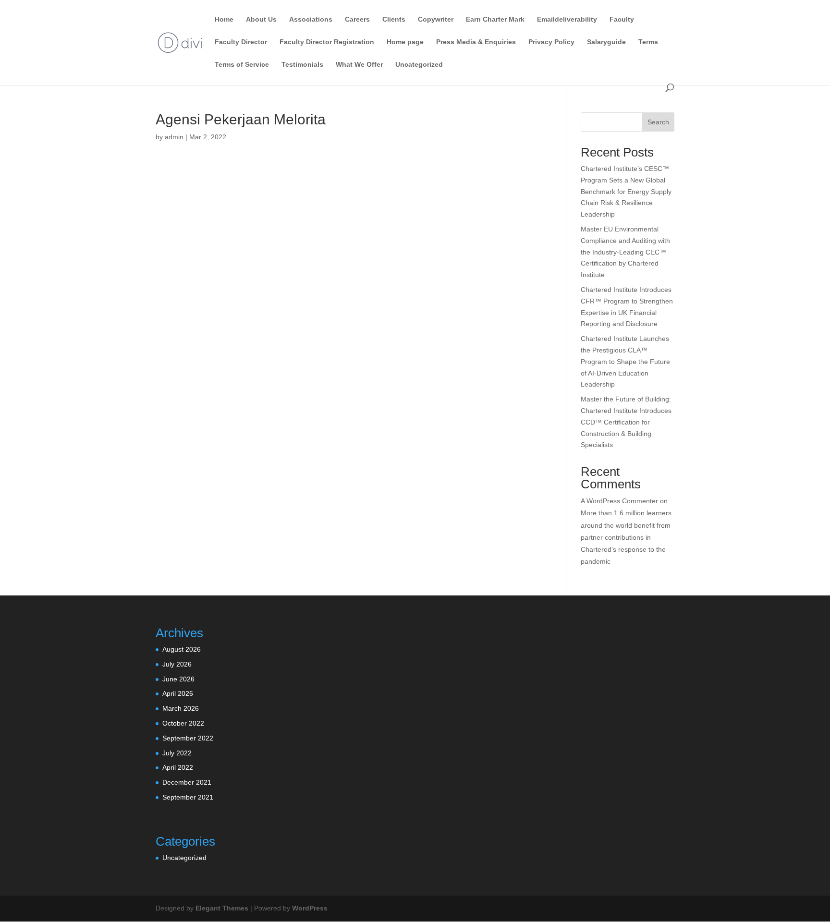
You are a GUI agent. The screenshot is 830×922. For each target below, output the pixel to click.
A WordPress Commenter (619, 501)
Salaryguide (606, 42)
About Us (261, 19)
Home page (405, 42)
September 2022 (187, 738)
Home (224, 19)
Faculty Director (241, 42)
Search (658, 122)
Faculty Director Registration (327, 42)
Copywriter (435, 19)
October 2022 (183, 723)
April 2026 (177, 693)
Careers (357, 19)
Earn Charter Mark (495, 19)
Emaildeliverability (567, 19)
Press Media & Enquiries (476, 42)
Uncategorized (419, 64)
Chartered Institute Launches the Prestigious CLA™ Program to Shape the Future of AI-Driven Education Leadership (625, 361)
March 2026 (180, 708)
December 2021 (186, 782)
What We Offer (359, 64)
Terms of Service (242, 64)
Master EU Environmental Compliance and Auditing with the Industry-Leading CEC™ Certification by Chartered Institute (625, 252)
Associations (310, 19)
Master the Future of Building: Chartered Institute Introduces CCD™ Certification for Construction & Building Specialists (626, 422)
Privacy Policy (551, 42)
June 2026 (178, 679)
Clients (393, 19)
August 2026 (181, 649)
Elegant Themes (221, 908)
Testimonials (302, 64)
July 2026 (177, 664)
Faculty (622, 19)
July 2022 (177, 753)
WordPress (310, 908)
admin (174, 137)
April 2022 (177, 767)
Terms (648, 42)
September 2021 (187, 797)
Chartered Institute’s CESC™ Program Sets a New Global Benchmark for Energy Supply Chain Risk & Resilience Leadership (626, 191)
